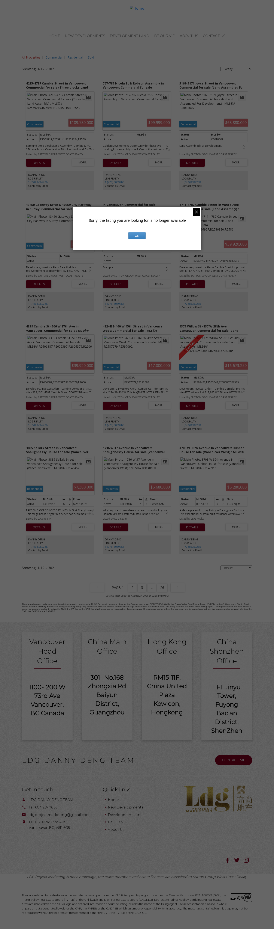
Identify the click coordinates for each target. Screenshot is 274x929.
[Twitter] (239, 862)
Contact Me (233, 760)
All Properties (31, 57)
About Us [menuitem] (189, 36)
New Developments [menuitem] (85, 36)
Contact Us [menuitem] (214, 36)
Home (113, 800)
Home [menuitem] (54, 36)
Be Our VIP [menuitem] (164, 36)
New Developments (125, 807)
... (152, 587)
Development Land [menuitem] (129, 36)
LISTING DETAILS (38, 163)
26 (162, 587)
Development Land (125, 815)
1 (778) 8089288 (38, 182)
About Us (116, 830)
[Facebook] (229, 862)
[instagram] (248, 862)
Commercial (54, 57)
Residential (75, 57)
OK (137, 235)
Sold (91, 57)
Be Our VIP (117, 822)
